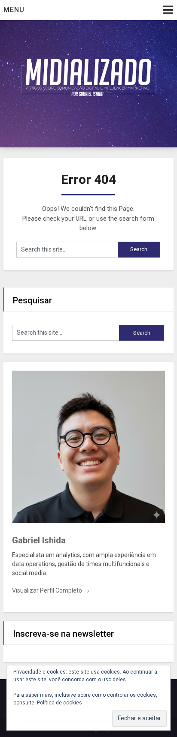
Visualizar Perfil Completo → (50, 590)
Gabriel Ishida (39, 540)
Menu (13, 10)
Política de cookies (59, 703)
